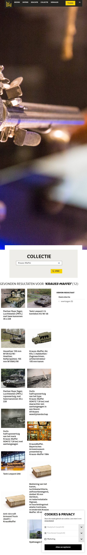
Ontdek (25, 2)
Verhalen (54, 2)
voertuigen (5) (67, 301)
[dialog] (63, 531)
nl (80, 2)
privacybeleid (49, 521)
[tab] (81, 527)
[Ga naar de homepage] (9, 4)
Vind (57, 271)
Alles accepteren (63, 547)
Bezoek (17, 2)
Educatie (34, 2)
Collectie (44, 2)
